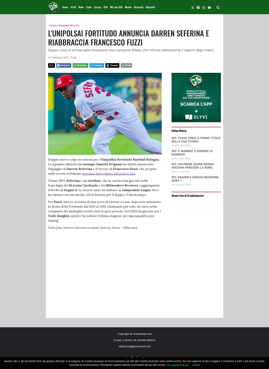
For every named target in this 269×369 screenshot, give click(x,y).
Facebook (65, 65)
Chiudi (196, 364)
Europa (97, 7)
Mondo (128, 7)
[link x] (192, 7)
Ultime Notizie (179, 131)
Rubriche (150, 7)
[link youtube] (209, 7)
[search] (218, 7)
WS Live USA (116, 7)
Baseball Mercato (69, 25)
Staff (73, 7)
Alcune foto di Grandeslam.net (188, 195)
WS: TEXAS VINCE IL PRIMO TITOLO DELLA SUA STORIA (196, 139)
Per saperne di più (178, 364)
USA (106, 7)
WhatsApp (81, 65)
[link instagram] (204, 7)
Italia (89, 7)
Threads (114, 65)
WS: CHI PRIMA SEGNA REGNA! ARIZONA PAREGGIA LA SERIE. (193, 165)
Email (127, 65)
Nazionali (138, 7)
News (81, 7)
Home (65, 7)
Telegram (98, 65)
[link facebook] (198, 7)
